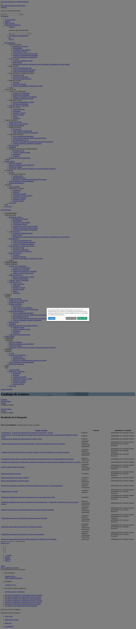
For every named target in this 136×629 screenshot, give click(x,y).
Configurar (52, 318)
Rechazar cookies (71, 318)
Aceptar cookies (82, 318)
